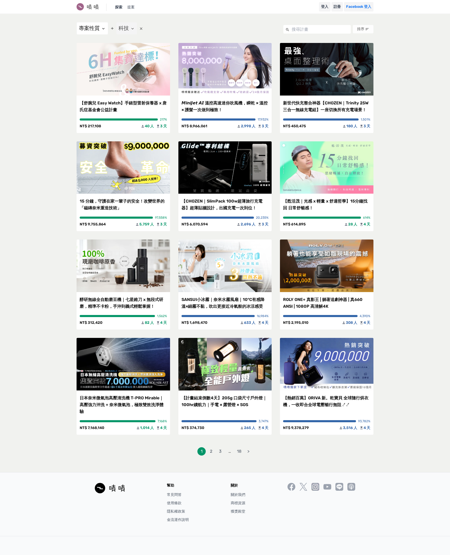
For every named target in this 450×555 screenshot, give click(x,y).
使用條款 (174, 503)
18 (239, 451)
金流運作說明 (178, 520)
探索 (118, 7)
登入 (324, 6)
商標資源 (238, 503)
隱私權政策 (176, 511)
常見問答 (174, 495)
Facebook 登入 (358, 6)
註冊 (337, 6)
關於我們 (238, 495)
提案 (131, 7)
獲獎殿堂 (238, 511)
